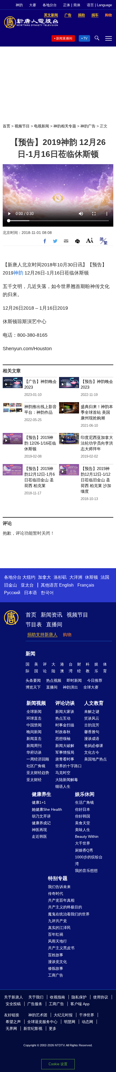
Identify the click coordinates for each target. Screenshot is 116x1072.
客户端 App (80, 1004)
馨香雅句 (91, 732)
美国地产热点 (95, 759)
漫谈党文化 (57, 961)
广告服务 (34, 1004)
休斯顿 (91, 577)
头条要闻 (33, 680)
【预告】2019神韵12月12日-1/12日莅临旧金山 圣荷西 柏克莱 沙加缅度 (96, 480)
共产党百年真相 (61, 900)
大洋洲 (75, 577)
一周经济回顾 (37, 759)
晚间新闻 (34, 732)
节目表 (34, 624)
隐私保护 (79, 997)
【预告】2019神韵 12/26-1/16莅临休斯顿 (40, 443)
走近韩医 (39, 836)
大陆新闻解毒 (66, 779)
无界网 (11, 1028)
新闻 (30, 653)
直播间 (54, 624)
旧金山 (10, 585)
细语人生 (62, 786)
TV (85, 38)
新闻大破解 (64, 745)
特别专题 (57, 878)
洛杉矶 (60, 577)
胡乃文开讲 (41, 816)
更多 (52, 1028)
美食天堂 (82, 823)
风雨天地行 (57, 941)
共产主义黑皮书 (61, 948)
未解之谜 (91, 711)
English (66, 585)
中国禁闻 (34, 725)
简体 (76, 5)
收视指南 (57, 997)
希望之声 (13, 1022)
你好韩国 (82, 816)
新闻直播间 (64, 38)
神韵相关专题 (64, 126)
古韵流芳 (91, 725)
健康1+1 (39, 802)
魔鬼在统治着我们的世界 (69, 914)
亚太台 (27, 585)
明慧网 (69, 1022)
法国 (105, 577)
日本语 (30, 592)
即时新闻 (74, 680)
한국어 (47, 592)
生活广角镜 (84, 802)
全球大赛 (90, 687)
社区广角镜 (35, 766)
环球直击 (34, 718)
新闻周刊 (34, 745)
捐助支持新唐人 (42, 634)
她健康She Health (47, 809)
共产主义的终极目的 (65, 907)
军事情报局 (64, 752)
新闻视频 (36, 703)
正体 (66, 5)
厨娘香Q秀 (84, 850)
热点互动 (62, 718)
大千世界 (82, 843)
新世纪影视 (32, 1028)
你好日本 (82, 809)
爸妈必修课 (93, 745)
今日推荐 (94, 680)
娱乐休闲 (84, 794)
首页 (6, 126)
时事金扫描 (64, 725)
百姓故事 (55, 955)
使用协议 (100, 997)
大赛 (32, 5)
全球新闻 (34, 711)
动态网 (87, 1022)
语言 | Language (99, 5)
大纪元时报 (63, 1015)
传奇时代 (55, 893)
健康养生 (41, 794)
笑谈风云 (91, 718)
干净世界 (86, 1015)
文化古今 (91, 752)
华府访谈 (34, 752)
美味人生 (82, 830)
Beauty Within (86, 836)
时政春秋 (62, 732)
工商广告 (55, 975)
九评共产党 (57, 921)
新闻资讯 (51, 615)
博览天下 (33, 687)
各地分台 (50, 5)
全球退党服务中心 (42, 1022)
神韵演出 (70, 687)
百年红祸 (55, 934)
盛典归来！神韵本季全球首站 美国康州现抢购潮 (97, 412)
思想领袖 (62, 738)
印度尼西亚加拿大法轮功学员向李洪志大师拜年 (97, 443)
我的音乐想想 (86, 870)
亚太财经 (34, 779)
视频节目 (22, 126)
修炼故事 (55, 968)
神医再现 (39, 830)
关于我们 (35, 997)
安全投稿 (13, 1004)
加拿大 (44, 577)
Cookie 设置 (58, 1064)
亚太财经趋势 (37, 772)
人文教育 (94, 703)
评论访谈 (65, 703)
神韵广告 (87, 126)
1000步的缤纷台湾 (89, 860)
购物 (67, 634)
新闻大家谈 (64, 711)
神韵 (19, 5)
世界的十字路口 (68, 766)
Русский (12, 592)
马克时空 (62, 772)
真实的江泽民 (59, 927)
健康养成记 (41, 823)
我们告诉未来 (59, 887)
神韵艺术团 (37, 1015)
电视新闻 (41, 126)
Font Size (90, 240)
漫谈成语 (91, 738)
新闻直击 (34, 738)
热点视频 (53, 680)
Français (85, 585)
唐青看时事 (64, 759)
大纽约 (28, 577)
